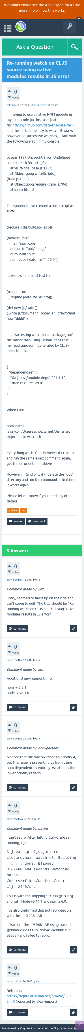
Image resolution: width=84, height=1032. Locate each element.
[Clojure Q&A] (20, 26)
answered (12, 579)
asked (10, 105)
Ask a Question (35, 47)
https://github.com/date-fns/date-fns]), (44, 125)
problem (13, 510)
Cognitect (26, 1028)
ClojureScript (42, 105)
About (50, 5)
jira (24, 510)
